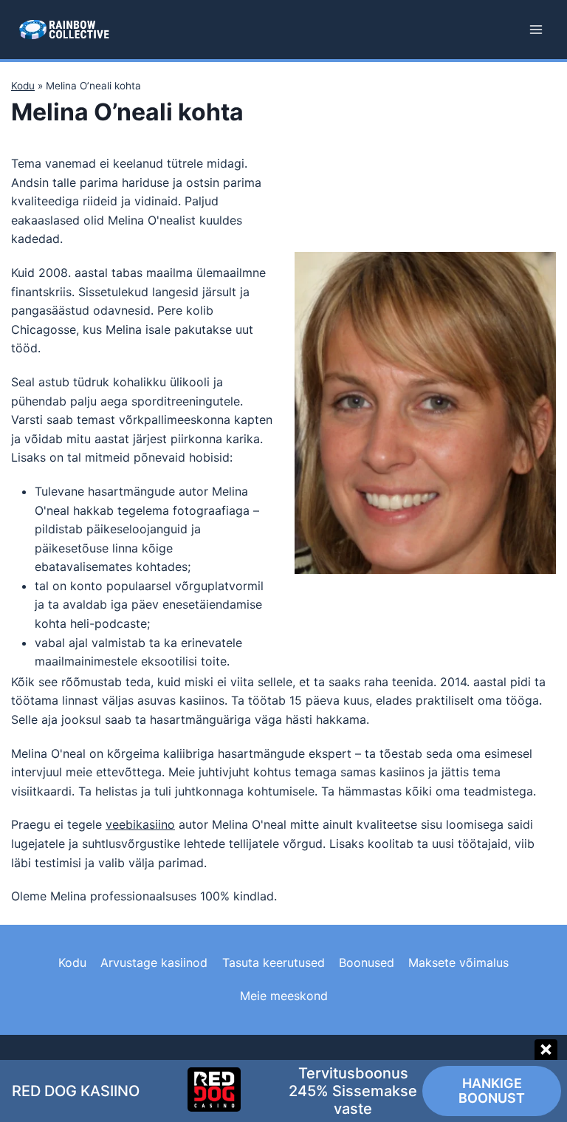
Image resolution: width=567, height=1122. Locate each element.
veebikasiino (140, 824)
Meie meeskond (284, 995)
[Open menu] (535, 29)
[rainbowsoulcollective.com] (64, 29)
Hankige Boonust (491, 1090)
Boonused (366, 962)
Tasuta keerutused (273, 962)
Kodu (23, 86)
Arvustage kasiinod (153, 962)
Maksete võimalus (458, 962)
